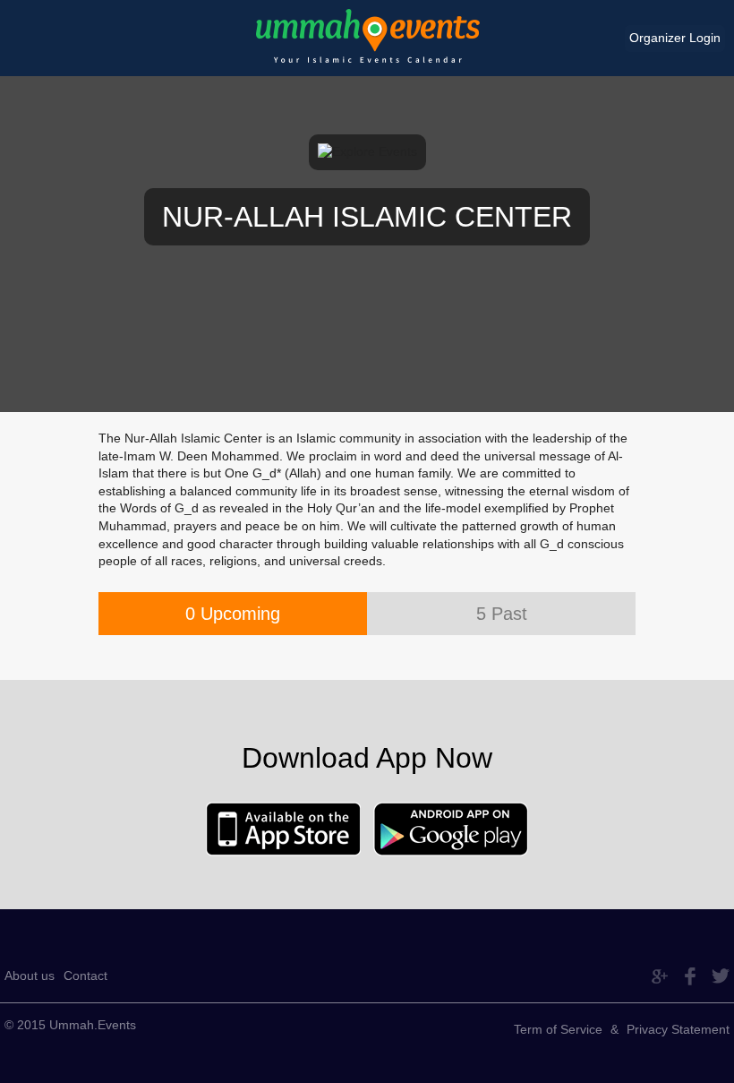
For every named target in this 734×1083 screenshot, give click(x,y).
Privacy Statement (678, 1029)
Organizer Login (675, 37)
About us (29, 975)
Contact (85, 975)
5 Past (501, 613)
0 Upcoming (232, 613)
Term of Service (558, 1029)
